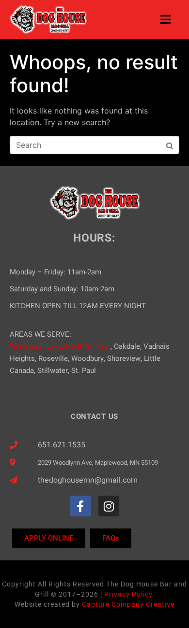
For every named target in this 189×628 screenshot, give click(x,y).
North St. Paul (87, 346)
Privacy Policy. (129, 594)
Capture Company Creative (128, 604)
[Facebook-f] (80, 506)
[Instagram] (108, 506)
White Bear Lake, (36, 346)
